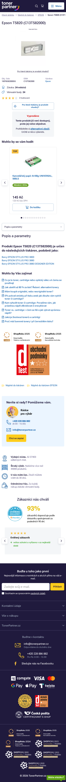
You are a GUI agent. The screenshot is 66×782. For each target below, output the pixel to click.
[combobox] (33, 227)
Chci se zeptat (16, 438)
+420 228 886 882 (21, 421)
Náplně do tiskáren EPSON (44, 385)
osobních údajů (38, 593)
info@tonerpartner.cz (24, 430)
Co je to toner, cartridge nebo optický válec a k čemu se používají (33, 281)
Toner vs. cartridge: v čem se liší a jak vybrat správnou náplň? (32, 311)
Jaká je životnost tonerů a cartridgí (22, 317)
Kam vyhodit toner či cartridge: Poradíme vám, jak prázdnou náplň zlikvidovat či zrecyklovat (30, 304)
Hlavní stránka (8, 15)
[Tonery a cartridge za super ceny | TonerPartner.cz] (10, 6)
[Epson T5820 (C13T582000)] (33, 65)
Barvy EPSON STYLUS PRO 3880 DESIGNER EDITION (28, 263)
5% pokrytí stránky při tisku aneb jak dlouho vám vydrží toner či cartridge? (33, 297)
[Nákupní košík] (42, 6)
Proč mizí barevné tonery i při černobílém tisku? (29, 321)
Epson (48, 81)
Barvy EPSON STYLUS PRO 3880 (18, 260)
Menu (58, 6)
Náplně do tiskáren (26, 15)
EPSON (41, 15)
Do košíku (35, 207)
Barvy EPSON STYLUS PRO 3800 (18, 257)
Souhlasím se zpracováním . (25, 593)
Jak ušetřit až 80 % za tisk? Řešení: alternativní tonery (32, 287)
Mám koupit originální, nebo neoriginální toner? (29, 291)
